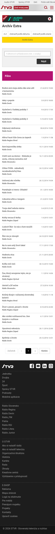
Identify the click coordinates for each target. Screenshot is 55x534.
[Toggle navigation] (52, 7)
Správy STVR (24, 2)
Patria (5, 421)
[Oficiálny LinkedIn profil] (44, 366)
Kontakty (6, 512)
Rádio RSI (7, 425)
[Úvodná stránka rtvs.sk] (6, 7)
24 (3, 381)
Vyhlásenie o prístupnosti (14, 476)
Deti (36, 2)
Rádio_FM (7, 417)
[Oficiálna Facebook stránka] (32, 366)
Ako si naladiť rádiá (11, 445)
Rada (4, 464)
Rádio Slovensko (10, 405)
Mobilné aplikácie (11, 397)
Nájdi (43, 61)
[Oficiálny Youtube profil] (38, 366)
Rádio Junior (8, 432)
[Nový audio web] (27, 18)
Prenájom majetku (11, 504)
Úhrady (5, 468)
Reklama (6, 489)
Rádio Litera (8, 429)
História (6, 457)
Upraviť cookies (9, 516)
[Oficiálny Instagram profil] (51, 366)
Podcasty (6, 393)
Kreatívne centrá (10, 472)
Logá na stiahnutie (11, 496)
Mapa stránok (9, 493)
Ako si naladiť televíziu (13, 449)
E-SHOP (6, 485)
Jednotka (6, 373)
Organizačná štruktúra (13, 453)
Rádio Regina (8, 409)
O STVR (6, 441)
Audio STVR (9, 2)
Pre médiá (7, 500)
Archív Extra (27, 40)
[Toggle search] (45, 7)
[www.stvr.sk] (7, 366)
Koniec (44, 351)
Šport (4, 385)
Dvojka (5, 377)
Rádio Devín (8, 413)
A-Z (5, 34)
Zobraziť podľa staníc (42, 34)
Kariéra (5, 461)
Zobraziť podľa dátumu (20, 34)
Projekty (6, 508)
